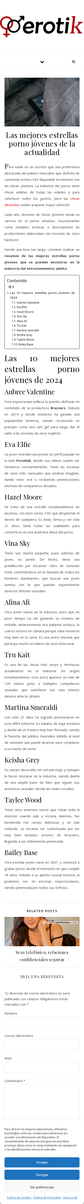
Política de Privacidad (47, 1197)
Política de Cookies (19, 1197)
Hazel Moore (25, 312)
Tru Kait (21, 326)
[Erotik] (42, 26)
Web (8, 1058)
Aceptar (42, 1162)
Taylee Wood (25, 340)
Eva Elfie (22, 307)
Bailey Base (25, 344)
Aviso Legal (70, 1197)
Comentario (14, 1080)
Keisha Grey (24, 335)
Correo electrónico (18, 1035)
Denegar (42, 1175)
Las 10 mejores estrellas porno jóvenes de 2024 (42, 295)
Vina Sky (22, 316)
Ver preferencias (42, 1187)
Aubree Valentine (28, 302)
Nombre (10, 1013)
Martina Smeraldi (28, 330)
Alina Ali (22, 321)
